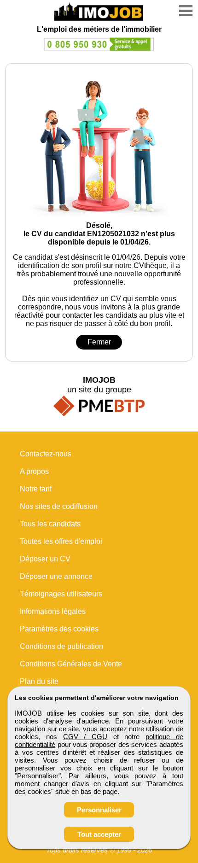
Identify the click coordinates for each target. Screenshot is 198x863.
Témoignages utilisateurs (61, 594)
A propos (34, 471)
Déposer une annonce (56, 576)
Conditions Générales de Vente (71, 664)
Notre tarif (36, 489)
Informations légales (53, 611)
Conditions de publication (61, 646)
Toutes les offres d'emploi (61, 541)
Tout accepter (99, 834)
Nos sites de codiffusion (59, 506)
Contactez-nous (45, 454)
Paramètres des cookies (59, 629)
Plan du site (39, 681)
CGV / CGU (85, 737)
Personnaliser (99, 810)
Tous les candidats (50, 524)
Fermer (99, 342)
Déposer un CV (45, 559)
